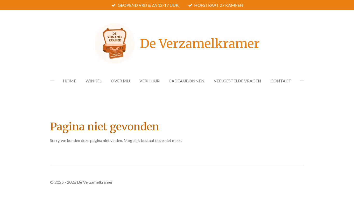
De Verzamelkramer (200, 43)
